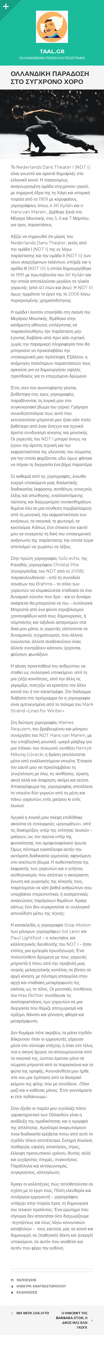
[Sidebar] (5, 5)
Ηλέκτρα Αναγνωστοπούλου (41, 1286)
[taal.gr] (52, 27)
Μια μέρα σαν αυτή (33, 1313)
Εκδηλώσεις (27, 1292)
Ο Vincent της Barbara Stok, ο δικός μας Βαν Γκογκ (71, 1320)
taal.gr (52, 51)
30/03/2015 (26, 1280)
